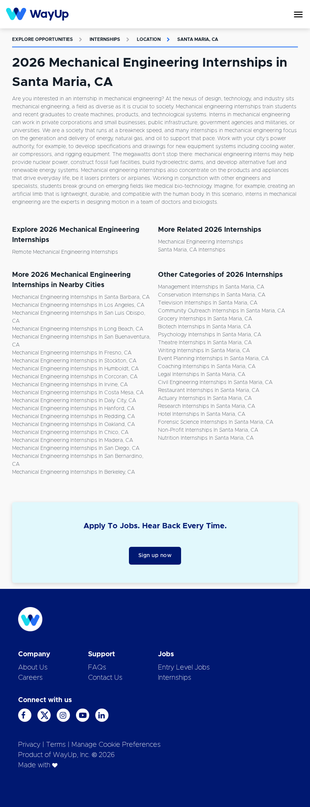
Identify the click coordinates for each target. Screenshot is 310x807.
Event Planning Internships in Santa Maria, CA (213, 358)
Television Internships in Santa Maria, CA (207, 303)
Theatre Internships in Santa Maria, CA (205, 342)
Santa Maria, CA (197, 39)
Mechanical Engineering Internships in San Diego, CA (76, 448)
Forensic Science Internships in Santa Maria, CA (215, 422)
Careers (30, 677)
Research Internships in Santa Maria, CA (206, 406)
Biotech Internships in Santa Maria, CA (204, 326)
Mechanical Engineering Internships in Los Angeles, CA (78, 305)
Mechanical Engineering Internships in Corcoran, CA (75, 376)
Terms (56, 744)
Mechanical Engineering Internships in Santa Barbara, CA (81, 297)
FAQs (97, 667)
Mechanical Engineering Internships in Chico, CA (70, 432)
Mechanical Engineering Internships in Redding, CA (73, 416)
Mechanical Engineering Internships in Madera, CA (72, 440)
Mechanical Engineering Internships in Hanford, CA (73, 408)
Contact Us (105, 677)
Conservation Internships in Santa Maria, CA (211, 295)
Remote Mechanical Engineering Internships (65, 252)
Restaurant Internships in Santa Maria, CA (208, 390)
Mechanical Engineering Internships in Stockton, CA (74, 361)
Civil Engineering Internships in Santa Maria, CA (215, 382)
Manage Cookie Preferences (116, 744)
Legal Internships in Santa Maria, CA (201, 374)
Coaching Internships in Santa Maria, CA (207, 366)
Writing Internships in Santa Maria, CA (204, 350)
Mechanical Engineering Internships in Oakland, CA (73, 424)
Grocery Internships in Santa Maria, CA (205, 319)
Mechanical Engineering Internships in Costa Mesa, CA (78, 392)
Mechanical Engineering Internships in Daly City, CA (74, 400)
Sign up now (155, 555)
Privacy (29, 744)
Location (149, 39)
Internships (105, 39)
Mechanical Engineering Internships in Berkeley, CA (73, 472)
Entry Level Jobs (184, 667)
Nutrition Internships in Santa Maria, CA (206, 438)
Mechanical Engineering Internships (200, 242)
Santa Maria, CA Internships (191, 250)
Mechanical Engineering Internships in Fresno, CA (72, 353)
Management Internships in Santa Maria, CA (211, 287)
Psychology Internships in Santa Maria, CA (209, 334)
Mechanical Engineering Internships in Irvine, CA (70, 384)
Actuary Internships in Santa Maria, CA (205, 398)
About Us (33, 667)
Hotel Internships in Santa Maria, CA (201, 414)
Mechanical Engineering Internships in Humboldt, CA (75, 369)
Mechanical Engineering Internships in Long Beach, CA (77, 329)
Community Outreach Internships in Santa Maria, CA (221, 311)
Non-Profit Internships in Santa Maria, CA (208, 430)
